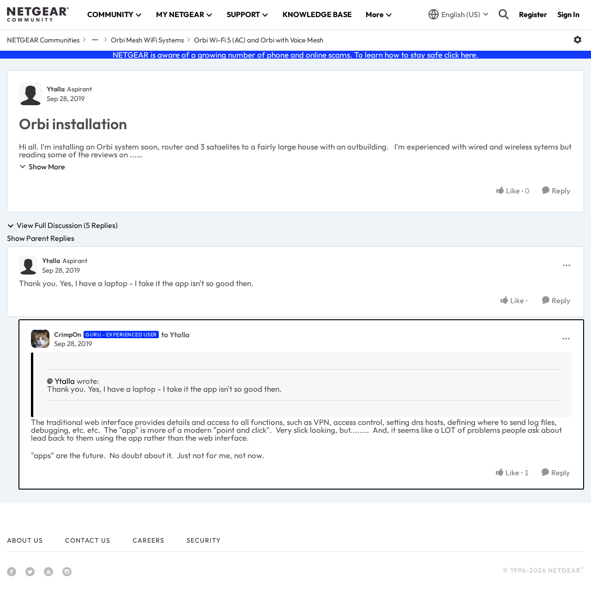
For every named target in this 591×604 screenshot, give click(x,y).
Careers (148, 540)
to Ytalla (175, 334)
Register (533, 14)
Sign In (568, 14)
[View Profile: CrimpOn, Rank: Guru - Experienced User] (40, 338)
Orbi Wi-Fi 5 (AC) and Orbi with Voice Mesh (258, 40)
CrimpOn (67, 334)
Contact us (87, 540)
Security (204, 540)
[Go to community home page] (38, 14)
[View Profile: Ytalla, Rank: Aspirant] (30, 93)
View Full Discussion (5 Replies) (67, 225)
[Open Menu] (577, 39)
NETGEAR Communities (43, 40)
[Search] (503, 14)
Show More (47, 166)
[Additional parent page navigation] (95, 39)
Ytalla (56, 89)
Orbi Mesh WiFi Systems (147, 40)
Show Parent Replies (40, 238)
